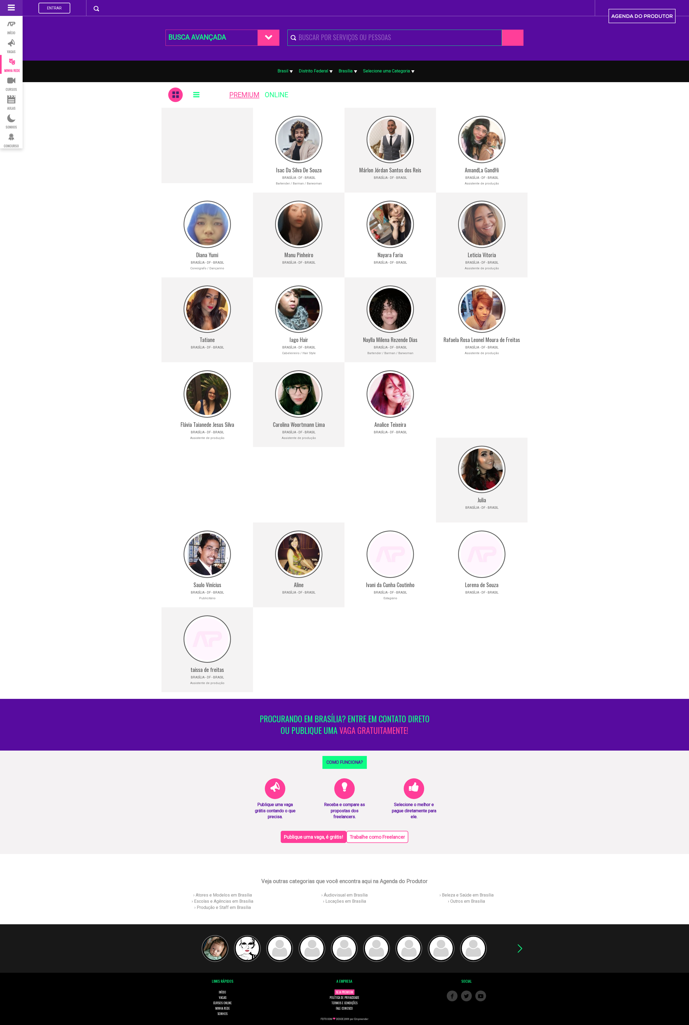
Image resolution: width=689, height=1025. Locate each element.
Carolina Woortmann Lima (299, 424)
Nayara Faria (390, 255)
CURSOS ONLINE (222, 1003)
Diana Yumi (207, 255)
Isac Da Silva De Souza (299, 170)
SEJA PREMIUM (344, 992)
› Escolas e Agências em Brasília (222, 901)
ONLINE (276, 95)
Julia (481, 500)
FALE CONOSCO (344, 1008)
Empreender (361, 1019)
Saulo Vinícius (207, 585)
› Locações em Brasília (344, 901)
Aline (299, 585)
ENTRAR (54, 8)
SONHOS (222, 1014)
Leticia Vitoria (482, 255)
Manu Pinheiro (298, 255)
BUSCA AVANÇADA (197, 37)
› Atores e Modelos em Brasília (222, 895)
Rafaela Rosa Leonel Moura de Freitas (482, 340)
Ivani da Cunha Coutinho (390, 585)
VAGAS (222, 997)
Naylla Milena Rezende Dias (390, 340)
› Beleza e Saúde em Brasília (467, 895)
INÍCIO (222, 992)
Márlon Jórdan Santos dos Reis (390, 170)
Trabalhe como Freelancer (377, 837)
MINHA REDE (222, 1008)
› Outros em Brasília (466, 901)
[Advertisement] (207, 145)
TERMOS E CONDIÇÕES (344, 1003)
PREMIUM (244, 95)
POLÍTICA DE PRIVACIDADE (344, 997)
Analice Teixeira (390, 424)
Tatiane (207, 340)
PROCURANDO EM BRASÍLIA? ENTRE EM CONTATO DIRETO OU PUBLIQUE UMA (345, 724)
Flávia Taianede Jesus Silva (207, 424)
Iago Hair (299, 340)
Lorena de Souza (481, 585)
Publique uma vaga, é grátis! (313, 837)
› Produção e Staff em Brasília (222, 907)
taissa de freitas (207, 669)
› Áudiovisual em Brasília (344, 895)
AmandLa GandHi (482, 170)
